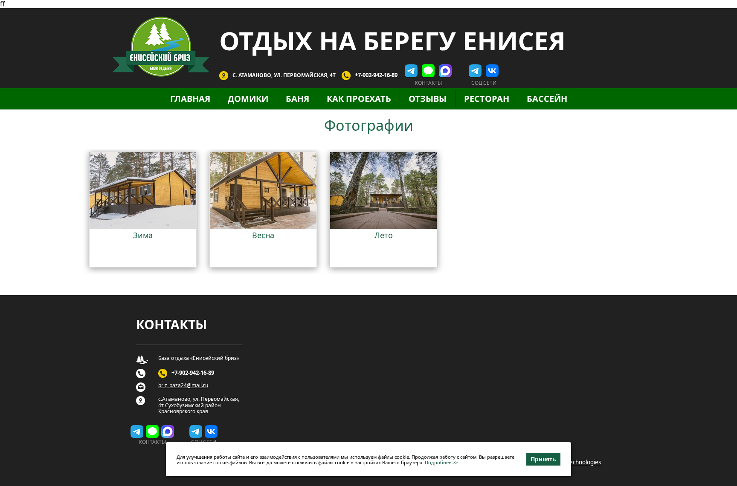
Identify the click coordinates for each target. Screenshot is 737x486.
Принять (543, 459)
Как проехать (359, 98)
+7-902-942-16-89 (376, 75)
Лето (383, 235)
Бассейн (547, 98)
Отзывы (428, 98)
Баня (297, 98)
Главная (190, 98)
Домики (248, 98)
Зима (143, 235)
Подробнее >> (441, 463)
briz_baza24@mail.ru (183, 385)
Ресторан (486, 98)
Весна (263, 235)
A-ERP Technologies (575, 462)
